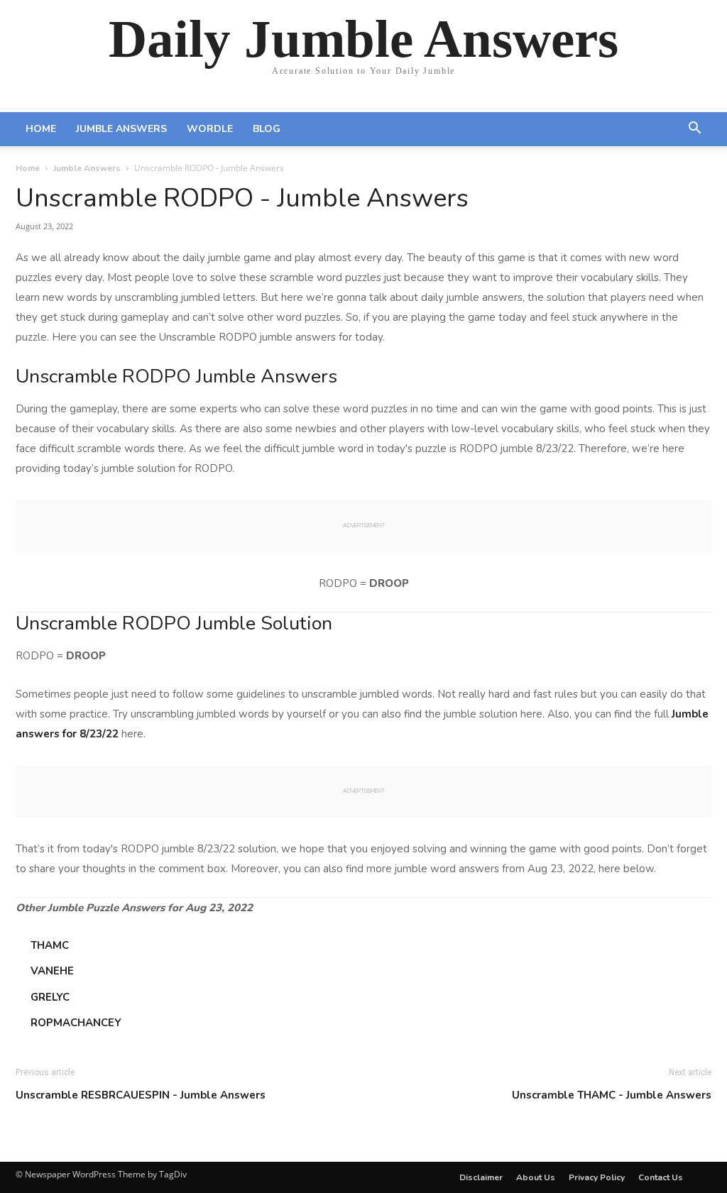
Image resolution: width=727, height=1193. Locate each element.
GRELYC (50, 997)
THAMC (50, 945)
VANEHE (52, 971)
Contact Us (660, 1177)
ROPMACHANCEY (76, 1023)
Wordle (210, 129)
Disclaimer (481, 1177)
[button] (694, 130)
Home (41, 129)
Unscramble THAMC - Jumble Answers (611, 1095)
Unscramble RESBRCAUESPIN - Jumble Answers (141, 1095)
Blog (266, 129)
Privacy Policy (597, 1177)
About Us (535, 1177)
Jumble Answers (121, 129)
